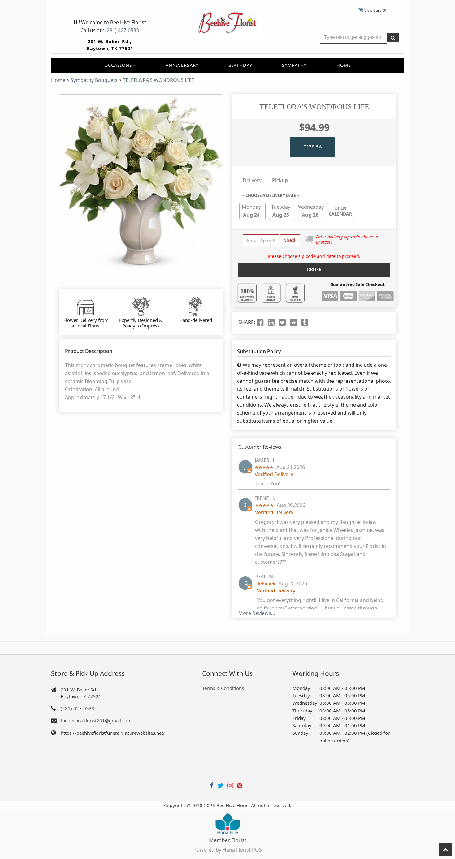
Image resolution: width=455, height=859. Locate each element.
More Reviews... (256, 613)
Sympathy (294, 65)
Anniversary (182, 65)
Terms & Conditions (223, 688)
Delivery (252, 180)
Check (290, 240)
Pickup (280, 180)
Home (343, 65)
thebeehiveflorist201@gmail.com (96, 720)
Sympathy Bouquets (94, 80)
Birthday (240, 65)
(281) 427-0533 (122, 30)
